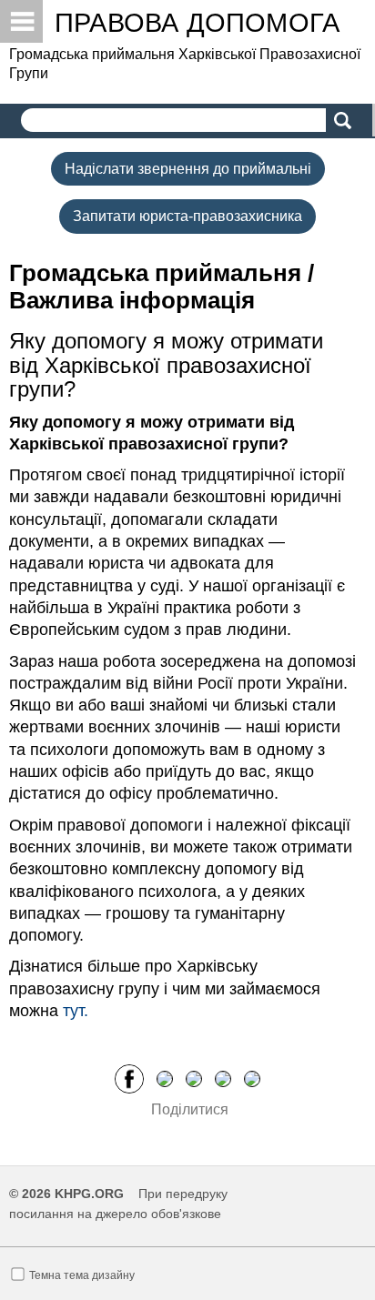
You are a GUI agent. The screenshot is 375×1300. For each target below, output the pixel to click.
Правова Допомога (197, 22)
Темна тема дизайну (82, 1275)
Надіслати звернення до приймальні (188, 168)
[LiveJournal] (223, 1078)
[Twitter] (164, 1078)
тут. (75, 1011)
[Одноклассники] (193, 1078)
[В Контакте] (252, 1078)
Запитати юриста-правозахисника (187, 216)
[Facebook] (129, 1078)
